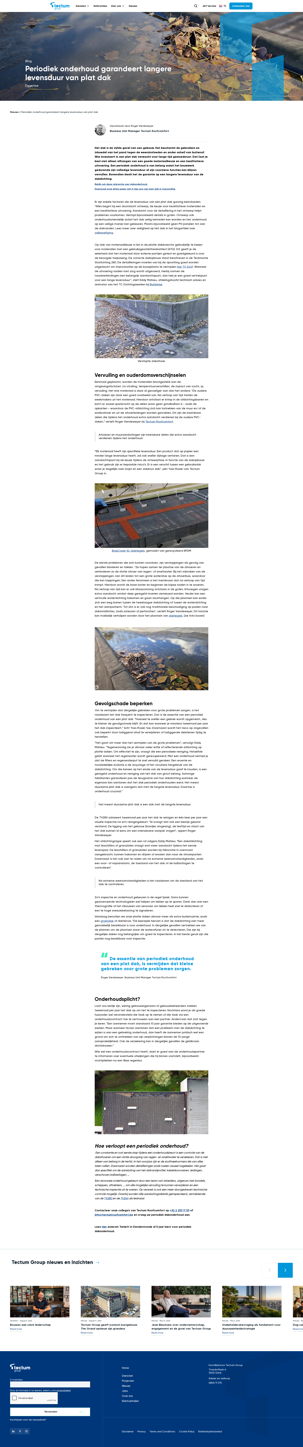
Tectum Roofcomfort (159, 421)
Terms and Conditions (162, 1431)
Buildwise (156, 284)
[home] (59, 6)
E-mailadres (16, 1380)
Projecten (128, 1381)
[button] (82, 6)
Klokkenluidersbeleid (210, 1431)
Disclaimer (128, 1431)
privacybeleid (63, 1390)
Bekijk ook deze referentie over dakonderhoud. (121, 184)
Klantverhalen (130, 1401)
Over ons (127, 1396)
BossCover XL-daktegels (128, 550)
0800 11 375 (215, 1383)
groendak (107, 921)
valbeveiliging (104, 232)
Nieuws (14, 112)
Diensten (127, 1376)
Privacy (141, 1431)
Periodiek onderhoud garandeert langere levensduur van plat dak (59, 112)
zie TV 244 (185, 266)
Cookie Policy (186, 1431)
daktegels (175, 615)
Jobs (125, 1391)
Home (125, 1368)
